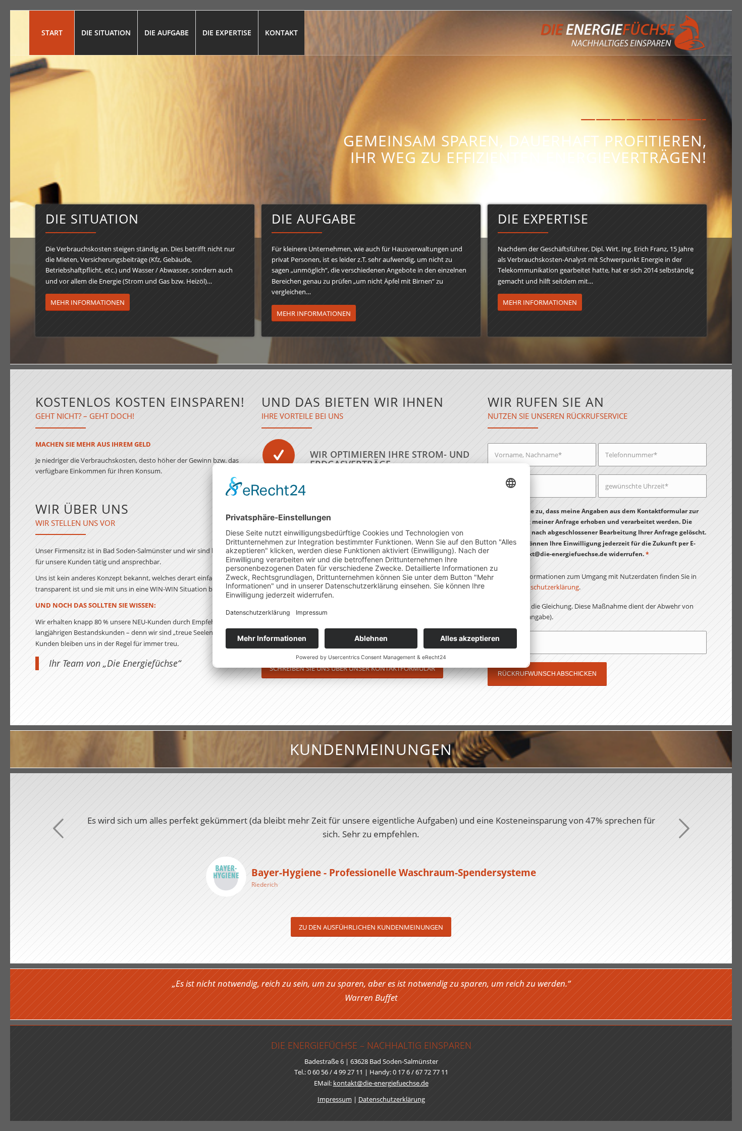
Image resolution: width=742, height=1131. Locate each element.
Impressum (334, 1099)
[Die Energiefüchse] (623, 33)
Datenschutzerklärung (545, 586)
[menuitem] (51, 33)
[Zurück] (58, 828)
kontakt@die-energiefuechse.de (381, 1083)
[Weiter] (684, 828)
